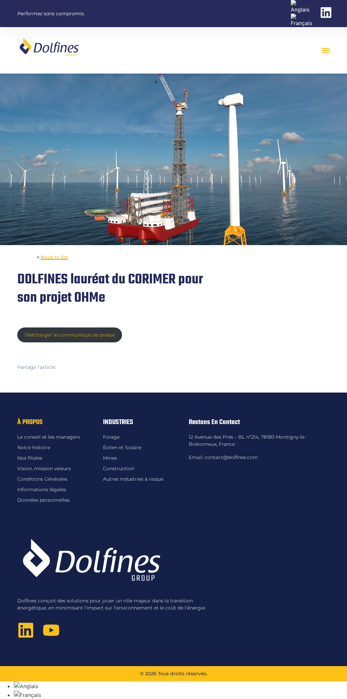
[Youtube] (51, 630)
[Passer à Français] (302, 23)
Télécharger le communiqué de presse (69, 335)
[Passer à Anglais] (302, 9)
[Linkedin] (25, 630)
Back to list (54, 257)
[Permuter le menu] (325, 50)
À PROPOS (30, 422)
